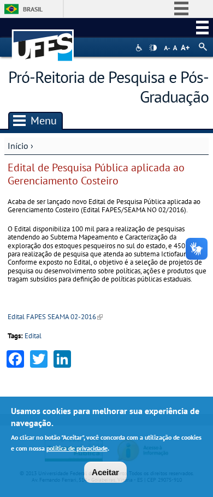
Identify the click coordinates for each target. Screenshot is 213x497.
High (153, 48)
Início (18, 145)
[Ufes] (43, 40)
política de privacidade (77, 448)
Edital (33, 335)
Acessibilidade (140, 47)
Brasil (33, 9)
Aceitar (105, 472)
